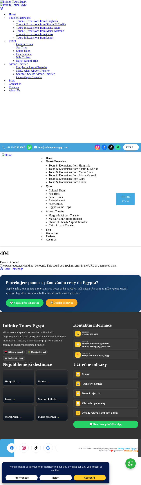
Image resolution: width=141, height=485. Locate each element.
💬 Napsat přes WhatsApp (24, 302)
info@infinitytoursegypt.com (95, 343)
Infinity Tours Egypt (127, 448)
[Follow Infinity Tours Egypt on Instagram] (24, 448)
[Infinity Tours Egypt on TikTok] (111, 147)
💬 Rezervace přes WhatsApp (105, 424)
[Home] (7, 155)
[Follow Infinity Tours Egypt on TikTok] (36, 448)
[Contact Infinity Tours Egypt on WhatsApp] (29, 147)
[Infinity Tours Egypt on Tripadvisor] (118, 147)
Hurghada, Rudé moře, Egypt (96, 355)
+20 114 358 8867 (90, 334)
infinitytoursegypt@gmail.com (96, 346)
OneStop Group (131, 451)
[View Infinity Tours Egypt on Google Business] (48, 448)
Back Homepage (13, 268)
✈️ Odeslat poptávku (61, 302)
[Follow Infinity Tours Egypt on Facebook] (12, 448)
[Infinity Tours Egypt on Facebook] (104, 147)
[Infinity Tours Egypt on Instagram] (97, 147)
